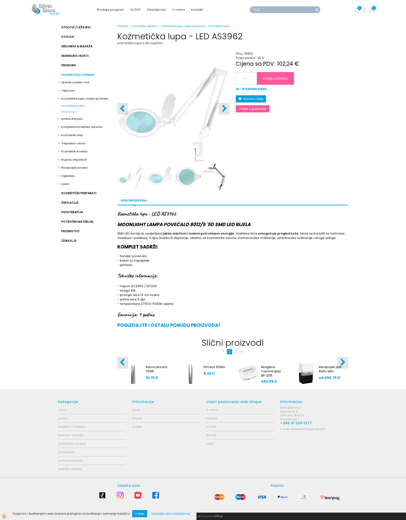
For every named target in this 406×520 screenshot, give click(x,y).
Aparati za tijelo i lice (75, 82)
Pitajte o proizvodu (252, 109)
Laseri (65, 184)
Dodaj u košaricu (275, 78)
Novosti (211, 435)
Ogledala (67, 176)
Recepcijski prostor (74, 168)
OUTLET (135, 9)
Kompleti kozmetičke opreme (81, 127)
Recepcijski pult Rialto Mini (330, 369)
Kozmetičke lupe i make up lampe (84, 99)
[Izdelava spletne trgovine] (218, 516)
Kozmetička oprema (145, 26)
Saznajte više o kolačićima (170, 514)
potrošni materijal (70, 461)
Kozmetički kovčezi (74, 151)
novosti (137, 418)
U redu (139, 514)
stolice (62, 418)
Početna (122, 26)
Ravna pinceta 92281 (156, 369)
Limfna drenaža (71, 119)
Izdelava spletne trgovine (199, 516)
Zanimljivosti (156, 9)
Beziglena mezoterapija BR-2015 (271, 371)
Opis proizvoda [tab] (134, 200)
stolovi (62, 410)
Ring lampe (69, 112)
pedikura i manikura (72, 427)
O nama (178, 9)
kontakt (137, 427)
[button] (224, 109)
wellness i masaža (71, 435)
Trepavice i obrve (73, 143)
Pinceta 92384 (214, 367)
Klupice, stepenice (74, 160)
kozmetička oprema (72, 444)
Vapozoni (68, 91)
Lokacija (211, 418)
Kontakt (197, 9)
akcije (136, 410)
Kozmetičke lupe (72, 106)
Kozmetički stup (72, 135)
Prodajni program (110, 9)
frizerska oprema (70, 469)
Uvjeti (210, 444)
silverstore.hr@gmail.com (307, 429)
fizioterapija (66, 452)
